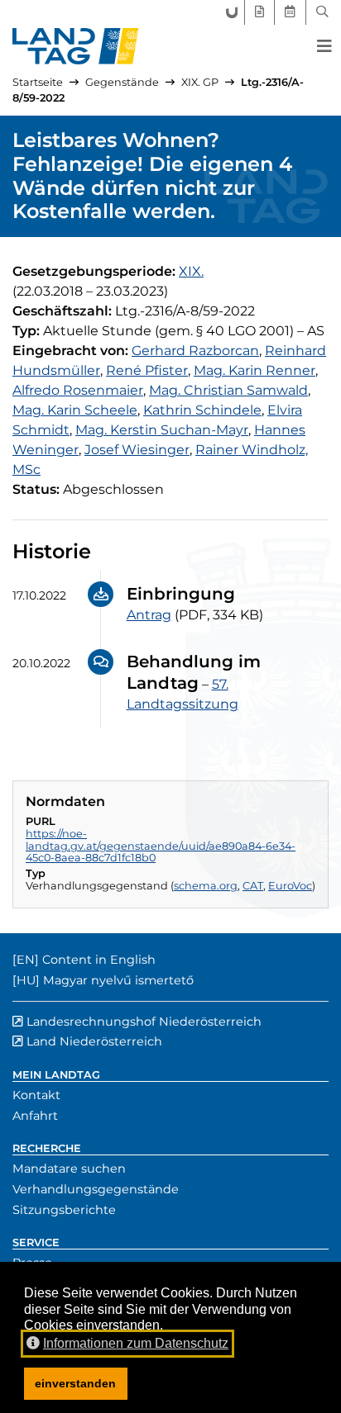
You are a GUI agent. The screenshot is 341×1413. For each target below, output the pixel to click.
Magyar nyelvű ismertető (118, 980)
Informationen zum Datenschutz (135, 1343)
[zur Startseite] (75, 46)
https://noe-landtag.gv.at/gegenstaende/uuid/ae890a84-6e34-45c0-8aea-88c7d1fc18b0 (160, 845)
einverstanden (75, 1383)
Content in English (99, 959)
